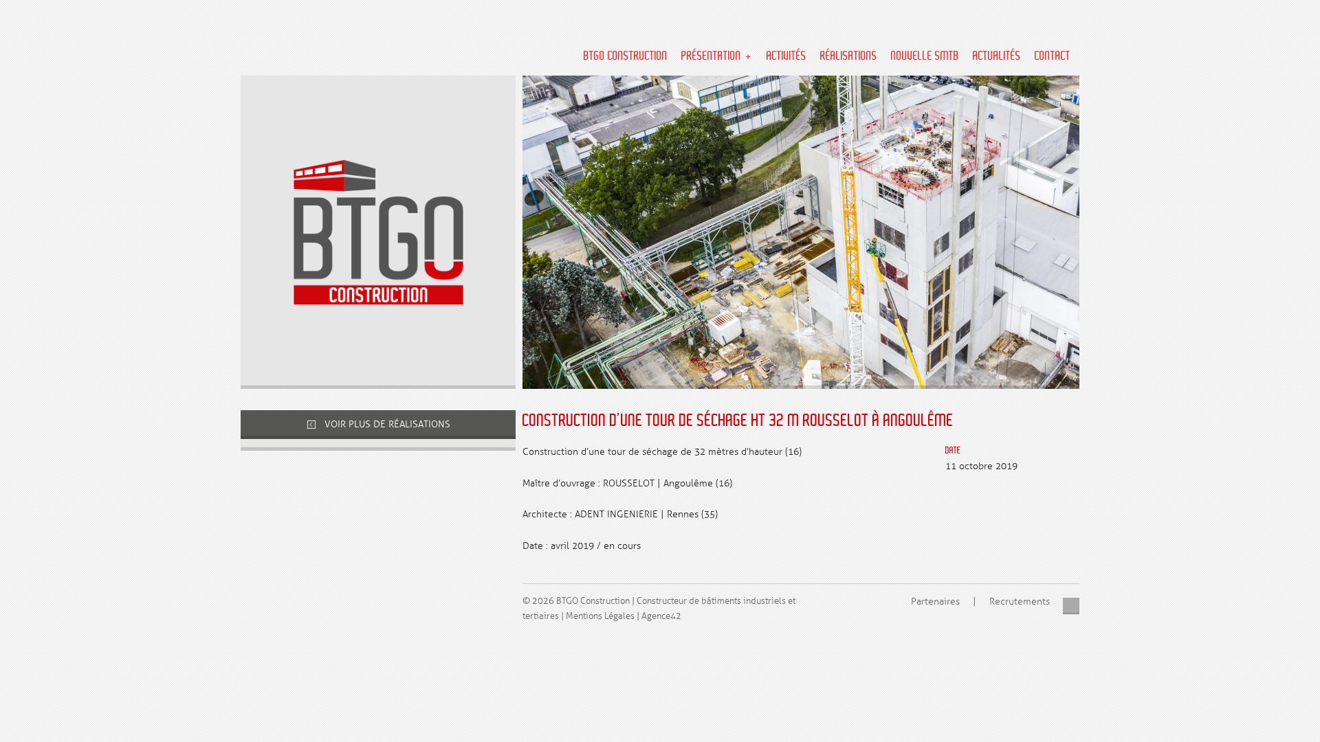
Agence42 (661, 616)
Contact (1052, 56)
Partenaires (935, 601)
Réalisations (848, 56)
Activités (786, 56)
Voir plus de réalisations (386, 424)
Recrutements (1019, 601)
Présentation (711, 56)
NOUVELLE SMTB (925, 56)
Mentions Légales (600, 616)
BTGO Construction (626, 56)
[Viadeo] (1071, 606)
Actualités (997, 56)
